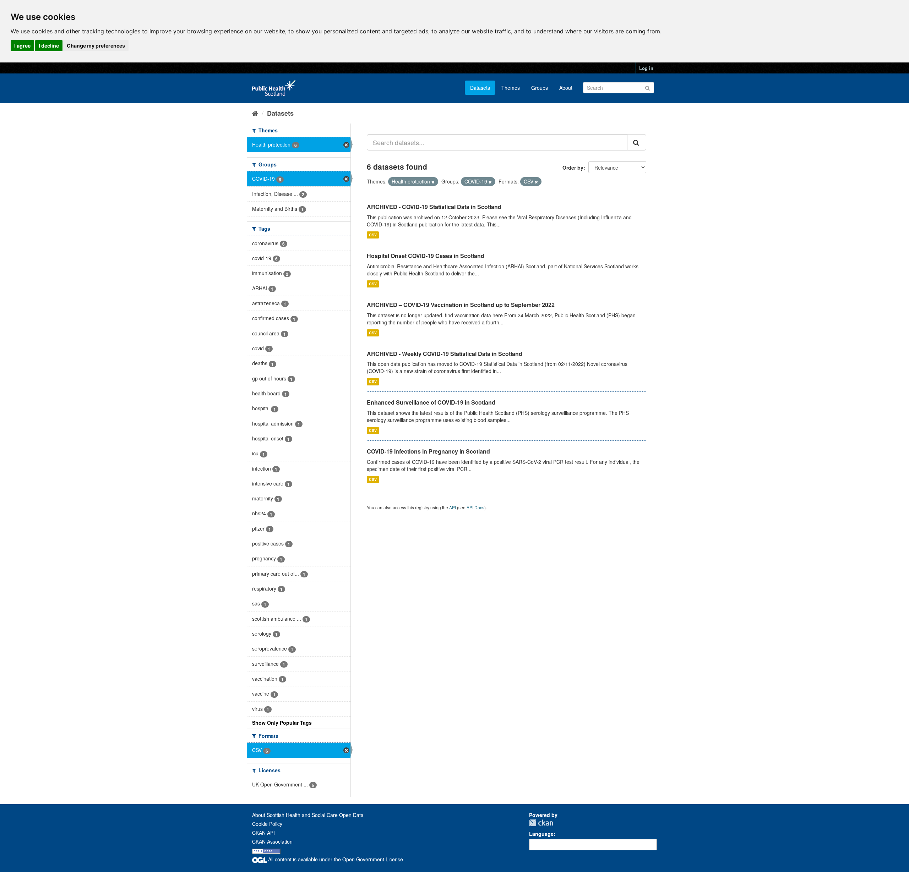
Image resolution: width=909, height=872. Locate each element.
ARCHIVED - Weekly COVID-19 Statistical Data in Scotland (444, 354)
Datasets (480, 87)
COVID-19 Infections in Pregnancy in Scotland (428, 451)
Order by (572, 167)
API (452, 507)
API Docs (475, 507)
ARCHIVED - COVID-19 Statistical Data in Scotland (434, 207)
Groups (539, 87)
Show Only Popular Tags (282, 722)
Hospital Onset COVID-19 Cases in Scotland (425, 256)
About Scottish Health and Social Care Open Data (308, 814)
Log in (646, 68)
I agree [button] (22, 46)
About (565, 87)
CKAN (541, 823)
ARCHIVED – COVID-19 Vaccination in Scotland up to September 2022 (461, 305)
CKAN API (263, 832)
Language (541, 833)
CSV (373, 234)
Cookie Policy (267, 823)
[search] (636, 142)
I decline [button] (49, 46)
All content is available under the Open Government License (335, 859)
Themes (510, 87)
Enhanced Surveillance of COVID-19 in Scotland (431, 402)
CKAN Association (272, 841)
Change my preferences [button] (96, 46)
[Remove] (433, 182)
